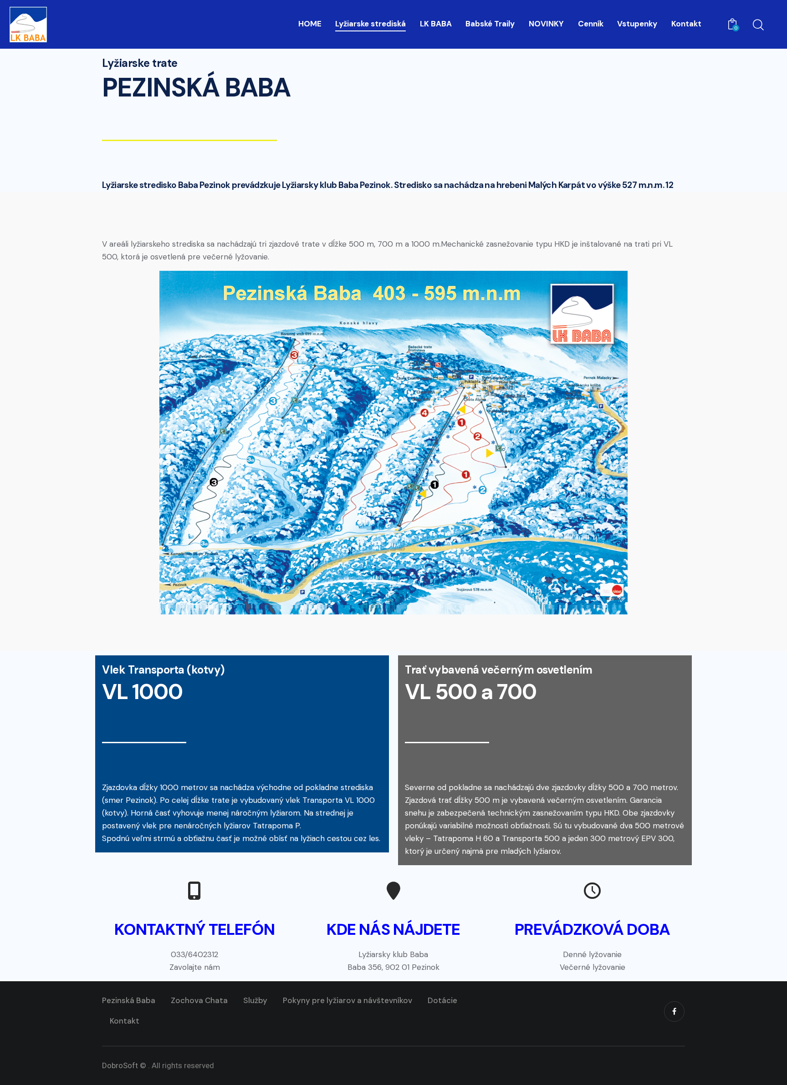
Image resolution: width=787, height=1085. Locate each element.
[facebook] (674, 1011)
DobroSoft (120, 1065)
